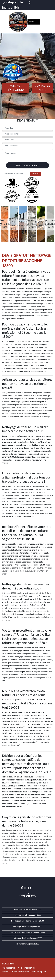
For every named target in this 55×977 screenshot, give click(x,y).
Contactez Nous (42, 88)
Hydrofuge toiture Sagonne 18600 (27, 910)
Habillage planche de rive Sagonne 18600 (27, 921)
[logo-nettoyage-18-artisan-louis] (18, 22)
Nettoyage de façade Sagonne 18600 (27, 927)
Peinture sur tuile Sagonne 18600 (28, 915)
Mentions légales (38, 972)
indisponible (14, 2)
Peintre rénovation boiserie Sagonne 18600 (28, 933)
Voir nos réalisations (16, 88)
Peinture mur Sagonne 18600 (27, 944)
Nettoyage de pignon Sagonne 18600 (27, 938)
